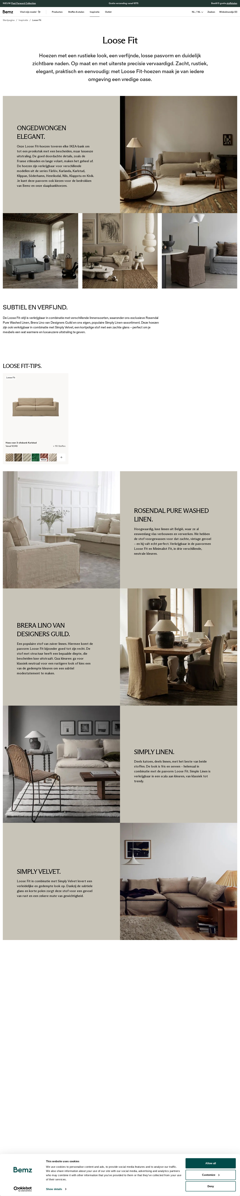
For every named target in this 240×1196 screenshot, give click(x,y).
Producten (57, 12)
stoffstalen (231, 3)
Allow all (210, 1163)
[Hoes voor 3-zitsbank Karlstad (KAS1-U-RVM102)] (36, 457)
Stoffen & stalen (76, 12)
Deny (210, 1186)
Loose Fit (36, 20)
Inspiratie (94, 12)
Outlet (108, 12)
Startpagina (9, 20)
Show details (54, 1189)
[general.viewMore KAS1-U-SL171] (61, 457)
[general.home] (8, 11)
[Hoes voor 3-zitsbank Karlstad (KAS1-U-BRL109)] (27, 457)
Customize (208, 1174)
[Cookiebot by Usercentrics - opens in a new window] (22, 1189)
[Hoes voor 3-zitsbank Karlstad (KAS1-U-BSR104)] (18, 457)
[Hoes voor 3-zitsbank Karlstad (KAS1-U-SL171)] (10, 457)
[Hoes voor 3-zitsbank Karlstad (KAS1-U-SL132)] (53, 457)
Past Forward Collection (23, 3)
